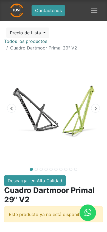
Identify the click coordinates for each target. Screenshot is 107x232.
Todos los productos (25, 41)
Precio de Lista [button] (26, 32)
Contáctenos (48, 10)
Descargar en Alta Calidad (35, 180)
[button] (11, 108)
